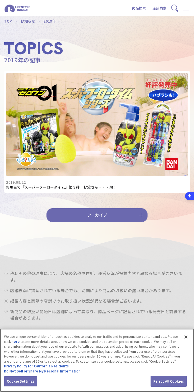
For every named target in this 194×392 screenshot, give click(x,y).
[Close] (185, 337)
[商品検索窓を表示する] (174, 8)
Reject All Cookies (168, 381)
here (16, 341)
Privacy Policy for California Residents (36, 366)
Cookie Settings (20, 381)
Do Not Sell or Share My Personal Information (42, 371)
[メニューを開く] (186, 8)
